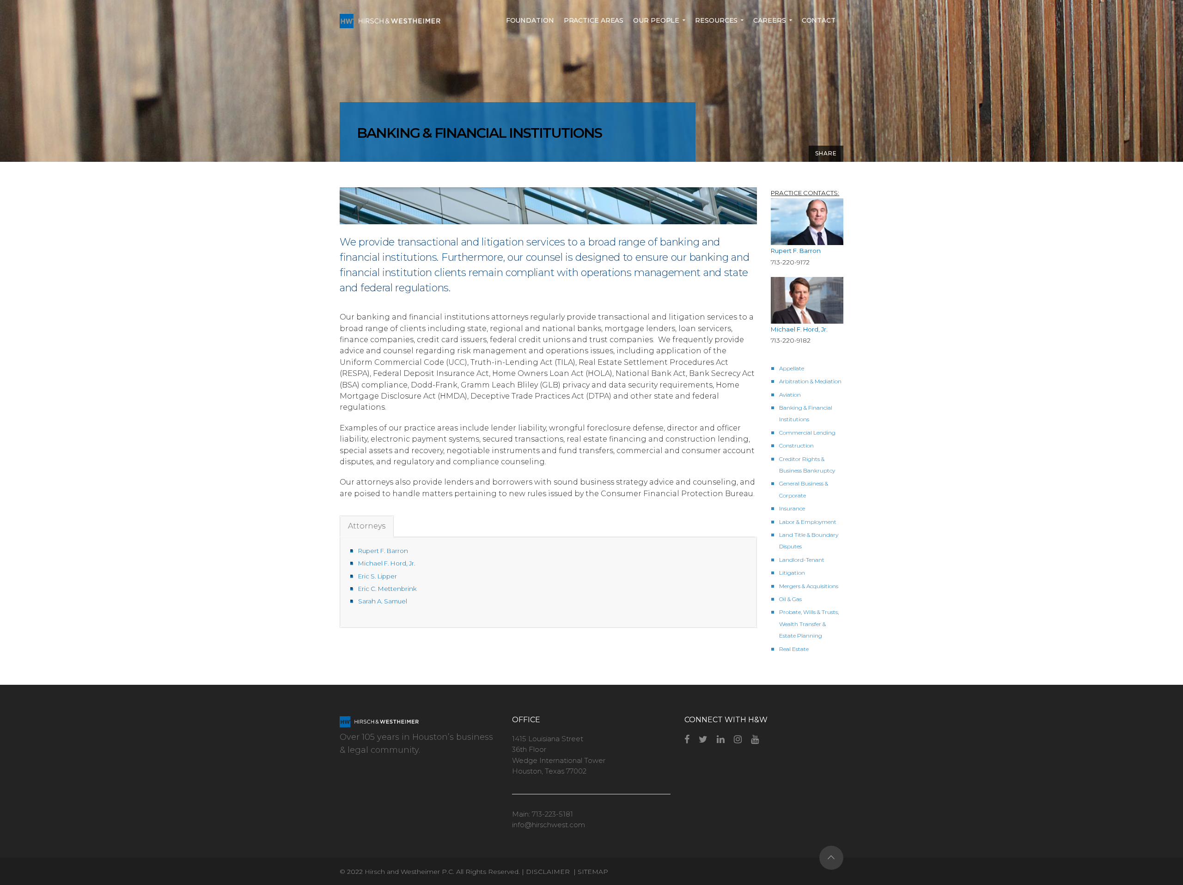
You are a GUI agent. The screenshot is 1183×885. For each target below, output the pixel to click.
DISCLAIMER (549, 871)
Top (831, 858)
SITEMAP (593, 871)
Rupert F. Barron (383, 550)
